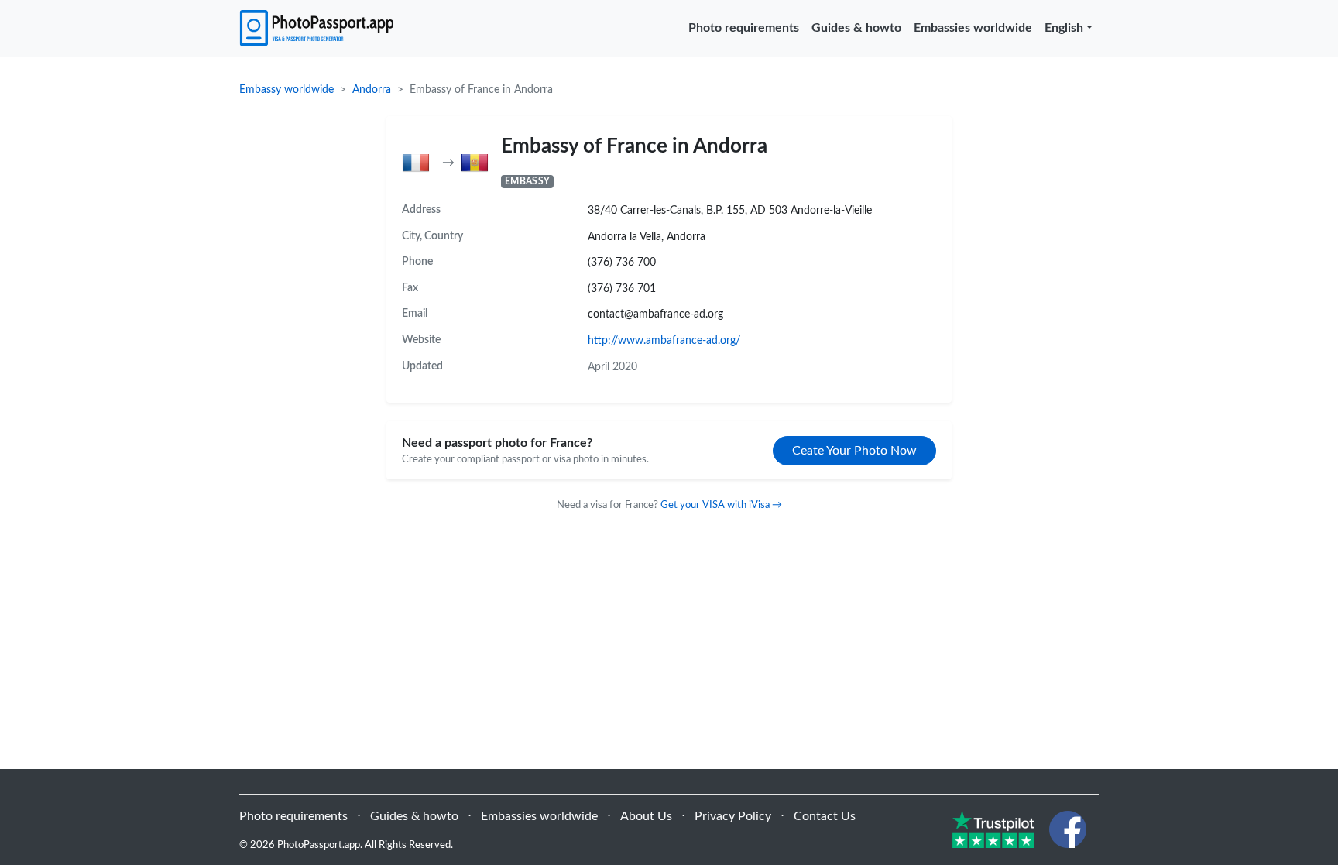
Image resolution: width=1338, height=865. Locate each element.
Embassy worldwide (286, 89)
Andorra (371, 89)
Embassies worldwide (973, 28)
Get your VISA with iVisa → (721, 505)
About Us (646, 816)
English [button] (1064, 28)
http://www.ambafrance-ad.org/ (664, 340)
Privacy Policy (733, 816)
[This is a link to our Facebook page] (1067, 828)
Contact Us (825, 816)
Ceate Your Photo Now (854, 451)
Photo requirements (743, 28)
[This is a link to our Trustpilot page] (993, 828)
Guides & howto (856, 28)
